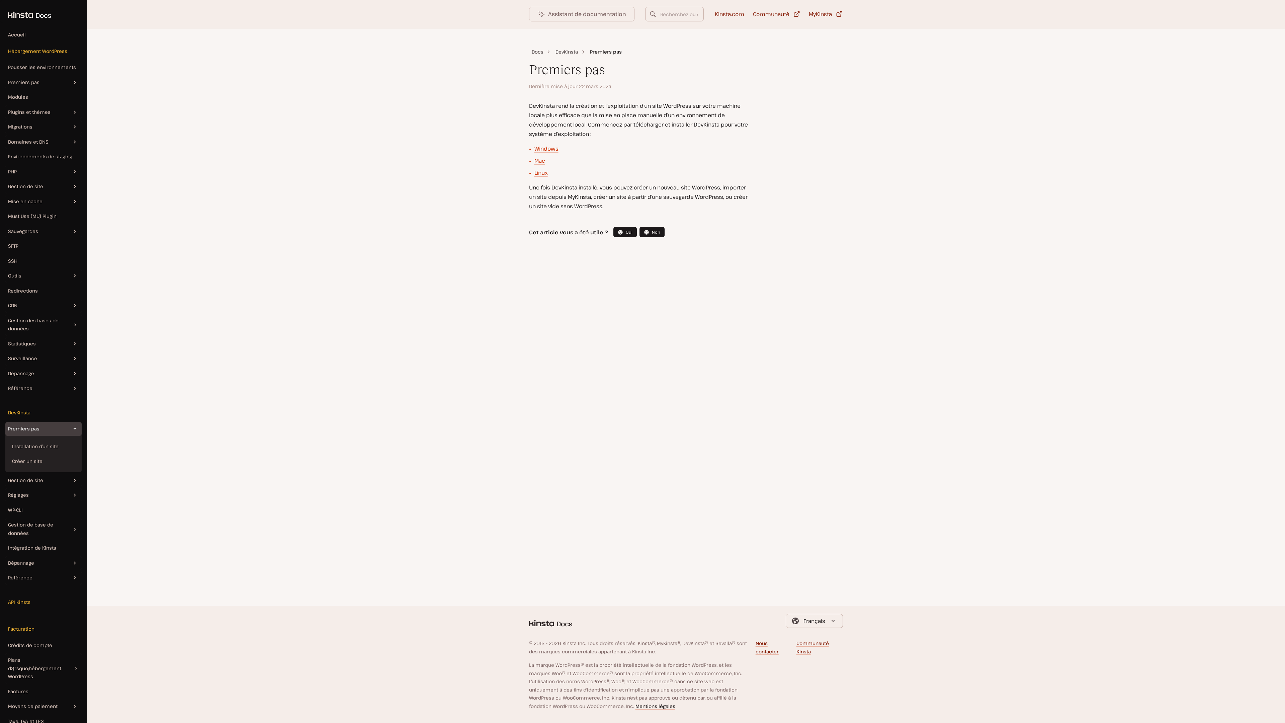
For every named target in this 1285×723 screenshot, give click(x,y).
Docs (537, 52)
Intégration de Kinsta (32, 548)
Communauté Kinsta (812, 647)
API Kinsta (19, 602)
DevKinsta (19, 412)
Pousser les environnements (42, 67)
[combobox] (675, 14)
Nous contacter (767, 647)
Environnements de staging (40, 156)
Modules (18, 97)
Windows (546, 148)
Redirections (23, 291)
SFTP (13, 246)
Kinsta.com (729, 14)
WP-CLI (15, 510)
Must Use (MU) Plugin (32, 216)
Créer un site (27, 461)
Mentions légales (655, 706)
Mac (539, 160)
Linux (541, 172)
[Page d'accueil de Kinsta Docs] (25, 11)
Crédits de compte (30, 645)
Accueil (17, 34)
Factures (18, 691)
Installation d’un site (35, 446)
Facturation (21, 629)
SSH (12, 261)
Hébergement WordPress (37, 51)
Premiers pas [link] (606, 52)
